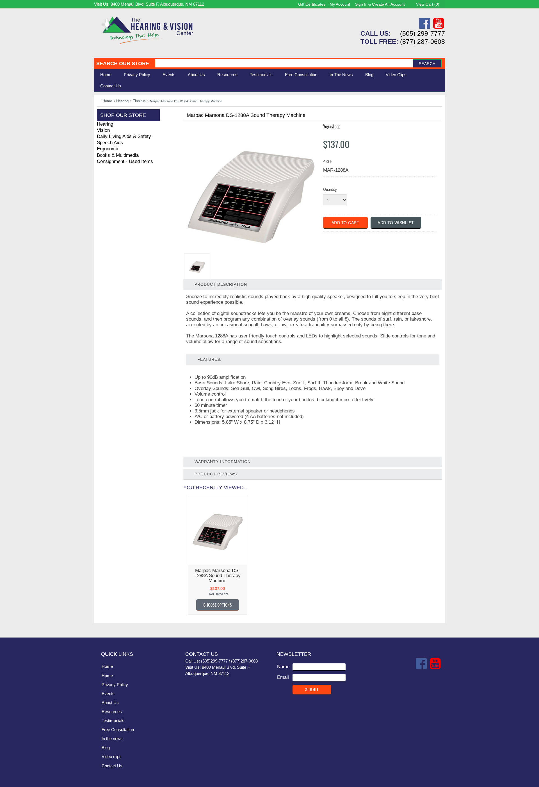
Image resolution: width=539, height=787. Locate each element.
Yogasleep (331, 126)
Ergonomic (108, 148)
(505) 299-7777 (422, 33)
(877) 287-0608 (422, 41)
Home (105, 74)
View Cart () (427, 4)
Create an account (388, 4)
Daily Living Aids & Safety (124, 136)
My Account (340, 4)
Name (283, 666)
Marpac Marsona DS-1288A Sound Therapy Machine (218, 575)
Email (283, 677)
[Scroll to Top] (437, 627)
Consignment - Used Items (125, 161)
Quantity (330, 189)
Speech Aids (110, 142)
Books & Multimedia (118, 155)
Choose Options (217, 605)
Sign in (361, 4)
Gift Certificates (311, 4)
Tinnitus (139, 101)
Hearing (122, 101)
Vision (103, 130)
